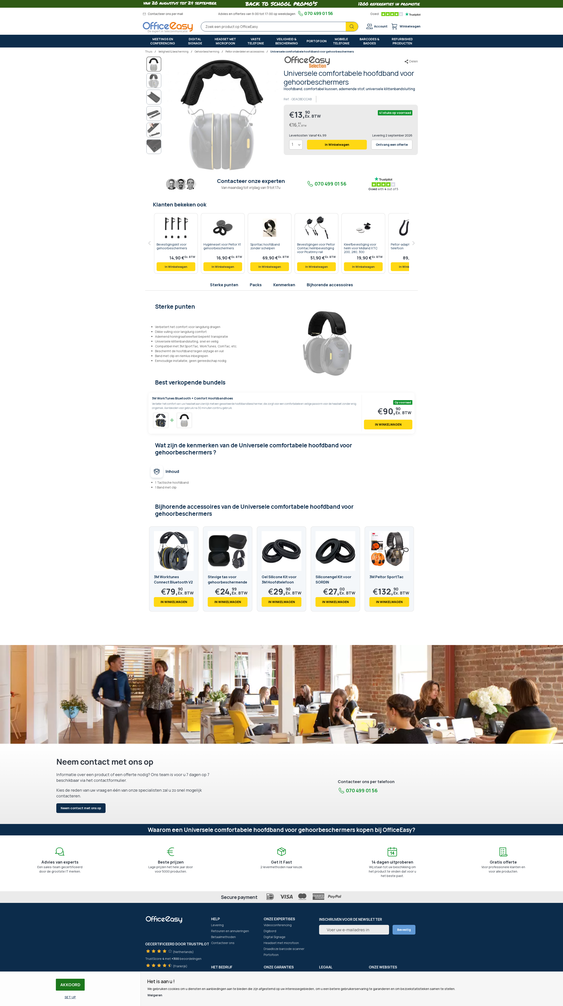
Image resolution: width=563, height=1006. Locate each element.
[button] (153, 80)
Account (381, 26)
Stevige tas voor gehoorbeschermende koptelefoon (227, 582)
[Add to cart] (176, 266)
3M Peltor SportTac (386, 576)
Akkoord (70, 984)
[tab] (281, 306)
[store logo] (168, 27)
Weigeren (154, 995)
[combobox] (279, 26)
